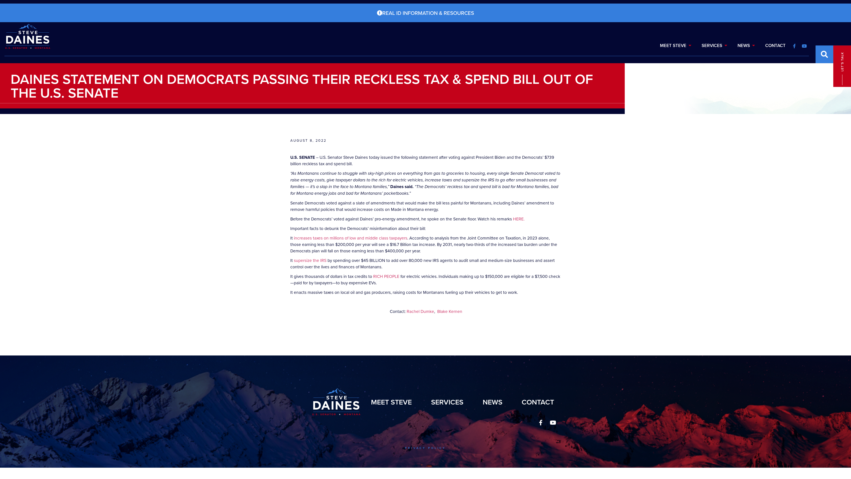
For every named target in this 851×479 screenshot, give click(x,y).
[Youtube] (552, 422)
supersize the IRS (310, 260)
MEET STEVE (673, 45)
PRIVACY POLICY (425, 448)
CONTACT (775, 45)
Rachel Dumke (420, 311)
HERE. (519, 219)
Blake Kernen (449, 311)
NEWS (744, 45)
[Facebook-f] (540, 422)
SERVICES (712, 45)
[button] (824, 54)
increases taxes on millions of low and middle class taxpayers (350, 238)
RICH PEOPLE (386, 276)
